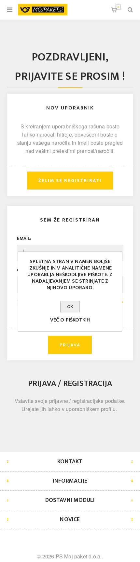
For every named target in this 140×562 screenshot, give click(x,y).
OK (70, 306)
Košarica (118, 7)
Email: (24, 238)
